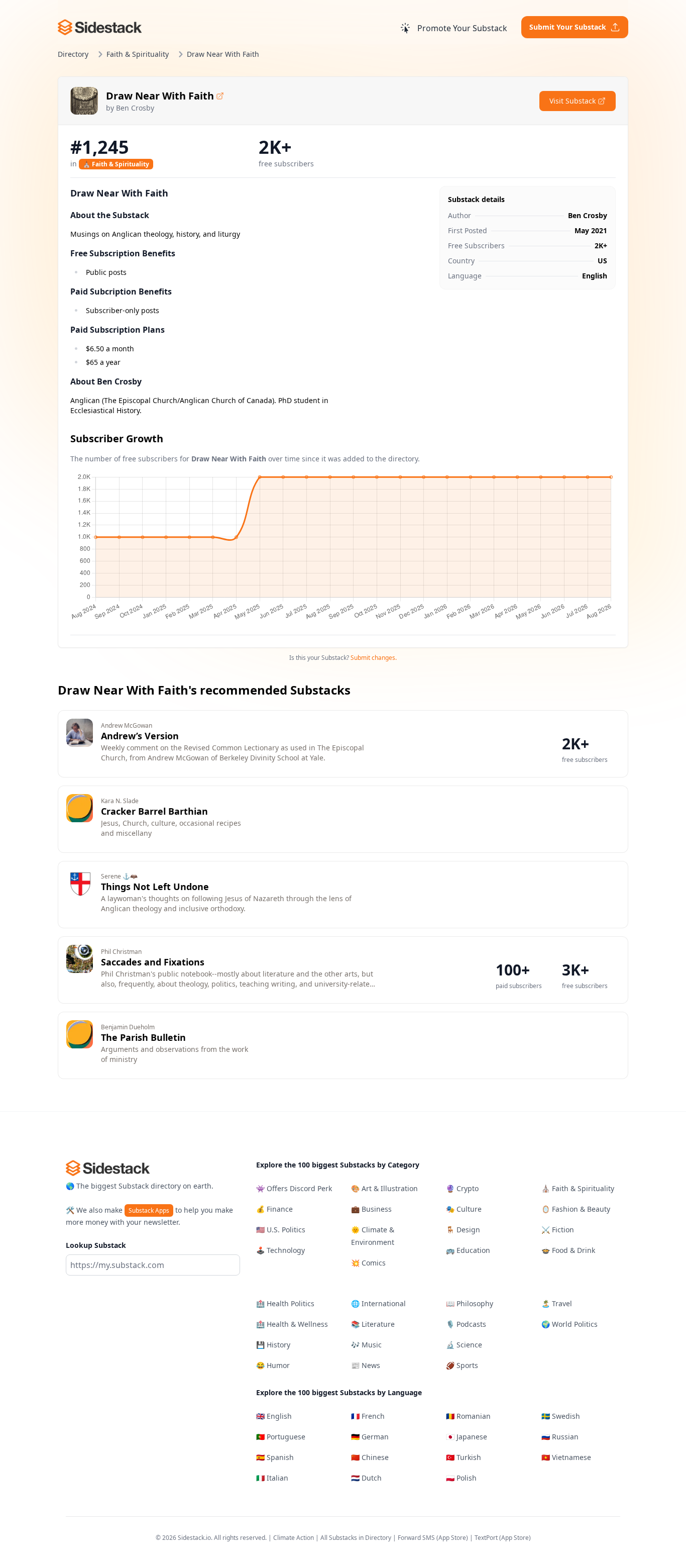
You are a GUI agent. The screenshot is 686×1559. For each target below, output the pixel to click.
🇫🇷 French (368, 1416)
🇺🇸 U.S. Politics (280, 1229)
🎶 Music (366, 1344)
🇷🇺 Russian (560, 1436)
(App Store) (453, 1537)
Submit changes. (374, 657)
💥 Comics (368, 1263)
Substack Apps (149, 1210)
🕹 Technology (280, 1250)
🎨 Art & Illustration (384, 1188)
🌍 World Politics (569, 1324)
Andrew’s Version (140, 736)
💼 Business (371, 1209)
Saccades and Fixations (152, 962)
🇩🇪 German (370, 1436)
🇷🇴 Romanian (468, 1416)
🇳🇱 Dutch (366, 1478)
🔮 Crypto (462, 1188)
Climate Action (293, 1537)
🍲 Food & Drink (568, 1250)
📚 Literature (373, 1324)
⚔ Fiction (557, 1229)
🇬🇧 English (274, 1416)
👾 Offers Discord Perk (294, 1188)
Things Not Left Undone (155, 887)
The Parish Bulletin (143, 1037)
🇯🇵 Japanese (466, 1436)
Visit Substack (572, 101)
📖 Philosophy (469, 1303)
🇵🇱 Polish (461, 1478)
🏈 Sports (462, 1365)
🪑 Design (463, 1229)
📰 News (365, 1365)
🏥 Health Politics (285, 1303)
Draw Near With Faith (160, 96)
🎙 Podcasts (466, 1324)
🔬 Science (464, 1344)
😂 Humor (273, 1365)
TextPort (486, 1537)
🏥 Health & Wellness (292, 1324)
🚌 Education (468, 1250)
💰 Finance (274, 1209)
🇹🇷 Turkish (463, 1457)
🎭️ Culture (464, 1209)
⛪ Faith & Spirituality (116, 164)
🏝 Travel (556, 1303)
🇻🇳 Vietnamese (566, 1457)
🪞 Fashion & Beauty (575, 1209)
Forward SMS (416, 1537)
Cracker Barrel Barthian (154, 811)
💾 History (273, 1344)
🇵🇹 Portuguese (280, 1436)
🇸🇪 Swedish (560, 1416)
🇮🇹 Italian (272, 1478)
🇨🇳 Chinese (370, 1457)
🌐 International (378, 1303)
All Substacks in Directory (355, 1537)
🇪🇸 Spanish (275, 1457)
